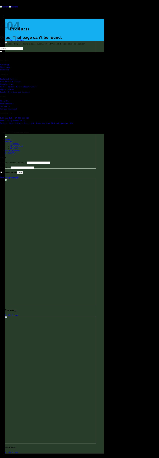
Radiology (4, 64)
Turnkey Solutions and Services (15, 92)
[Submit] (1, 51)
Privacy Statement (8, 109)
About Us (4, 101)
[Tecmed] (9, 7)
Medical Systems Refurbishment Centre (18, 87)
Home (7, 15)
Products (9, 17)
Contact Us (10, 457)
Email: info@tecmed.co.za (12, 121)
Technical (4, 70)
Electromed (5, 67)
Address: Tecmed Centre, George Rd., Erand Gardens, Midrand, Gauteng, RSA (37, 123)
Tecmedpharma (7, 104)
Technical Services (9, 79)
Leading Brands (12, 455)
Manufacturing (7, 84)
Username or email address (13, 162)
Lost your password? (9, 177)
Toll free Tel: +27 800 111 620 (14, 118)
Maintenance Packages (10, 82)
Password (5, 167)
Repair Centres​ (7, 89)
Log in (20, 173)
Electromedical (16, 146)
